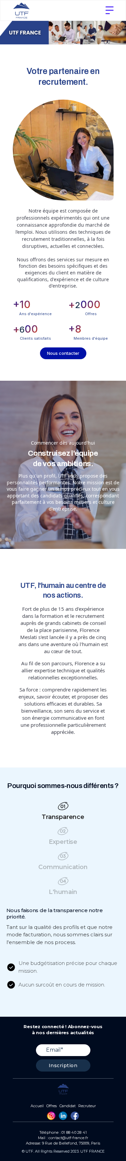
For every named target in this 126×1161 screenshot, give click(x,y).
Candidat (67, 1106)
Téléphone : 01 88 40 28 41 (63, 1132)
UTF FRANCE (92, 1151)
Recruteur (87, 1106)
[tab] (63, 812)
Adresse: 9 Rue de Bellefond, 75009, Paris (63, 1143)
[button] (109, 10)
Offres (51, 1106)
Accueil (37, 1106)
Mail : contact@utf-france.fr (63, 1138)
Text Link (51, 1116)
